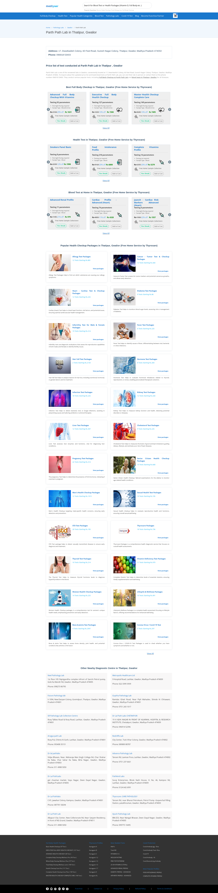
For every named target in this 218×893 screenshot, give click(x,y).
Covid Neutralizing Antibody (152, 861)
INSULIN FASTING (116, 857)
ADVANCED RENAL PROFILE (119, 868)
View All (106, 128)
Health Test (62, 16)
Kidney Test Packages (146, 392)
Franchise (78, 889)
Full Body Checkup (48, 16)
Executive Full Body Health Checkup (104, 96)
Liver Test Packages (80, 425)
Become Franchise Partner (152, 16)
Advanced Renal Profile (62, 199)
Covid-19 (146, 854)
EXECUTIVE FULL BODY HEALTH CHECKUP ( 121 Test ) (63, 850)
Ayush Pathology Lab (121, 814)
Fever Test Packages (145, 325)
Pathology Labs (112, 16)
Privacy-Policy (119, 889)
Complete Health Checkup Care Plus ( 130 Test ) (61, 872)
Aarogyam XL (93, 875)
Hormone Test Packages (147, 359)
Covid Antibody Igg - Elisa (151, 846)
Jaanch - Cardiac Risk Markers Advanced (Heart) (146, 202)
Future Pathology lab (57, 695)
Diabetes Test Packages (147, 291)
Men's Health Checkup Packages (86, 492)
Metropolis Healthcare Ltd (123, 675)
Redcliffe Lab (117, 736)
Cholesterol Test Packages (148, 425)
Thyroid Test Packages (81, 559)
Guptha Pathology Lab (121, 695)
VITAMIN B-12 (115, 854)
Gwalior (69, 28)
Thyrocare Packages (145, 525)
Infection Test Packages (82, 392)
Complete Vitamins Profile (146, 148)
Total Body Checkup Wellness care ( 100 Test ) (60, 864)
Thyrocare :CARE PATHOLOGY (124, 796)
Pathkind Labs (118, 776)
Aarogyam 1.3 (93, 861)
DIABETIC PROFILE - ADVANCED (121, 872)
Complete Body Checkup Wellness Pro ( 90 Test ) (61, 857)
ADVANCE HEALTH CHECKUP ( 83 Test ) (58, 854)
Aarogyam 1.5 (93, 864)
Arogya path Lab (55, 736)
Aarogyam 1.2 (93, 857)
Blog (137, 16)
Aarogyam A (93, 846)
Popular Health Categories (81, 16)
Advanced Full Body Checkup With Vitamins (62, 96)
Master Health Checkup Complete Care (146, 96)
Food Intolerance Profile (104, 148)
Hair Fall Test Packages (82, 359)
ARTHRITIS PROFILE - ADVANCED (121, 875)
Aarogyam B (93, 850)
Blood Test (99, 16)
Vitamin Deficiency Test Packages (151, 559)
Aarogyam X (93, 872)
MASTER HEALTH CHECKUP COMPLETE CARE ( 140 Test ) (64, 875)
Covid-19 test (127, 16)
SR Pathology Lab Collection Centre (63, 716)
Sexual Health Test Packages (149, 492)
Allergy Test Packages (81, 256)
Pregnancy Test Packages (82, 458)
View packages (98, 269)
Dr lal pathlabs (54, 753)
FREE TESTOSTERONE (117, 861)
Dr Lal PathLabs (54, 776)
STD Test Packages (80, 525)
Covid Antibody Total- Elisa (151, 850)
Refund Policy (140, 889)
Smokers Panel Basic (60, 147)
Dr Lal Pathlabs (54, 796)
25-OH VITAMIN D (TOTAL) (119, 864)
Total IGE (113, 850)
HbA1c (113, 846)
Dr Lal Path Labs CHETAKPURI (124, 716)
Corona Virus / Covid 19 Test (149, 625)
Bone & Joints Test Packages (84, 625)
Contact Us (98, 889)
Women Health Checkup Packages (86, 592)
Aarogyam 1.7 (93, 868)
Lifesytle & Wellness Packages (149, 592)
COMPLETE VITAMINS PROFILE (152, 876)
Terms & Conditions (164, 889)
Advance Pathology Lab (122, 753)
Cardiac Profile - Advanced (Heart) (104, 201)
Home (48, 28)
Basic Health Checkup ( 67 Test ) (56, 846)
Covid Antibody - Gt (149, 857)
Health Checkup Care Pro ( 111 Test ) (57, 868)
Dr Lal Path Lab (54, 814)
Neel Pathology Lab (56, 675)
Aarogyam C (93, 854)
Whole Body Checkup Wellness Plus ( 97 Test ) (60, 861)
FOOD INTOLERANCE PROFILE (152, 872)
